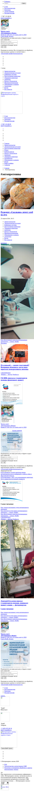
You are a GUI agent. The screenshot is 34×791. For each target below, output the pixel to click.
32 (2, 678)
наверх (3, 696)
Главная (6, 168)
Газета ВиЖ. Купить (7, 36)
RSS (5, 764)
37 (5, 678)
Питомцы (4, 343)
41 (2, 47)
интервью (4, 243)
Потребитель (8, 158)
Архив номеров (9, 11)
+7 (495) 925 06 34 (6, 728)
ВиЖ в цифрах (9, 163)
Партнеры (7, 10)
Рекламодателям (9, 13)
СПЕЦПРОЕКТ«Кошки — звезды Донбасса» (10, 373)
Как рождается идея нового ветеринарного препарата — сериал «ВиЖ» (14, 511)
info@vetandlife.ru (6, 18)
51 (4, 462)
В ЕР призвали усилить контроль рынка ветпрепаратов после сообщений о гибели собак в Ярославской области (16, 474)
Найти (23, 3)
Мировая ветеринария (11, 83)
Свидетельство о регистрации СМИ (15, 766)
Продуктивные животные (12, 76)
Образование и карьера (11, 84)
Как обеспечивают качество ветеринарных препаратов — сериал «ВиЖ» (14, 340)
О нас (6, 6)
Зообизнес (7, 79)
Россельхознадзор (9, 8)
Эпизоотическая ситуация (12, 73)
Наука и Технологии (10, 81)
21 (5, 47)
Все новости (8, 89)
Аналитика (7, 86)
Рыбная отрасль (9, 151)
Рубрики (7, 1)
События (7, 165)
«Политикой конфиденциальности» (12, 53)
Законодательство (9, 71)
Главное (6, 143)
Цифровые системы (10, 74)
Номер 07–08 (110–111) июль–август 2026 (13, 34)
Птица (6, 150)
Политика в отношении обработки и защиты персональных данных (18, 768)
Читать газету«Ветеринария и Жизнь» (9, 32)
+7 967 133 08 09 (6, 124)
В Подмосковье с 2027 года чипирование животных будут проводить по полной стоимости (17, 478)
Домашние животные (11, 78)
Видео (6, 88)
